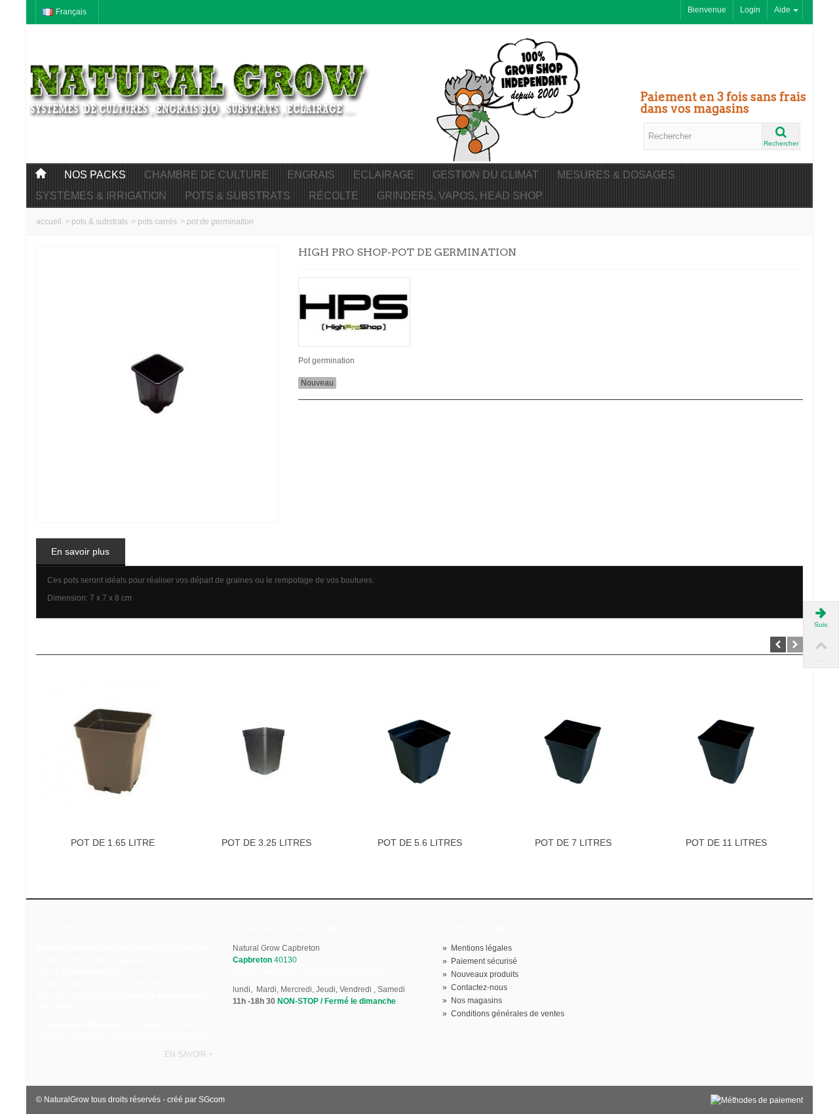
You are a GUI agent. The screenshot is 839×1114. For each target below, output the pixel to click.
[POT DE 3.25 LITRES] (266, 752)
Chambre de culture (206, 174)
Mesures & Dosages (616, 174)
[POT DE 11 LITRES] (726, 752)
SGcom (212, 1099)
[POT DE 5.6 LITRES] (419, 752)
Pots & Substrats (237, 195)
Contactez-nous (474, 987)
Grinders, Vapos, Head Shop (460, 195)
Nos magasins (472, 1000)
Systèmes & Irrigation (100, 195)
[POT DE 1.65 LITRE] (113, 752)
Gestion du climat (486, 174)
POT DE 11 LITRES (726, 842)
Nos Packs (95, 174)
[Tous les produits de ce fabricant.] (550, 308)
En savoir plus (80, 551)
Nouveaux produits (480, 974)
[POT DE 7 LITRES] (573, 752)
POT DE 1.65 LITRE (113, 842)
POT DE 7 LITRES (573, 842)
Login (750, 9)
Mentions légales (477, 948)
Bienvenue (707, 9)
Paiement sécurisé (479, 961)
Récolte (334, 195)
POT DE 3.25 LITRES (266, 842)
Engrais (311, 174)
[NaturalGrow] (200, 84)
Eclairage (383, 174)
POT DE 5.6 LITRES (420, 842)
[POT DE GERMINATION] (157, 384)
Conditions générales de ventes (503, 1013)
